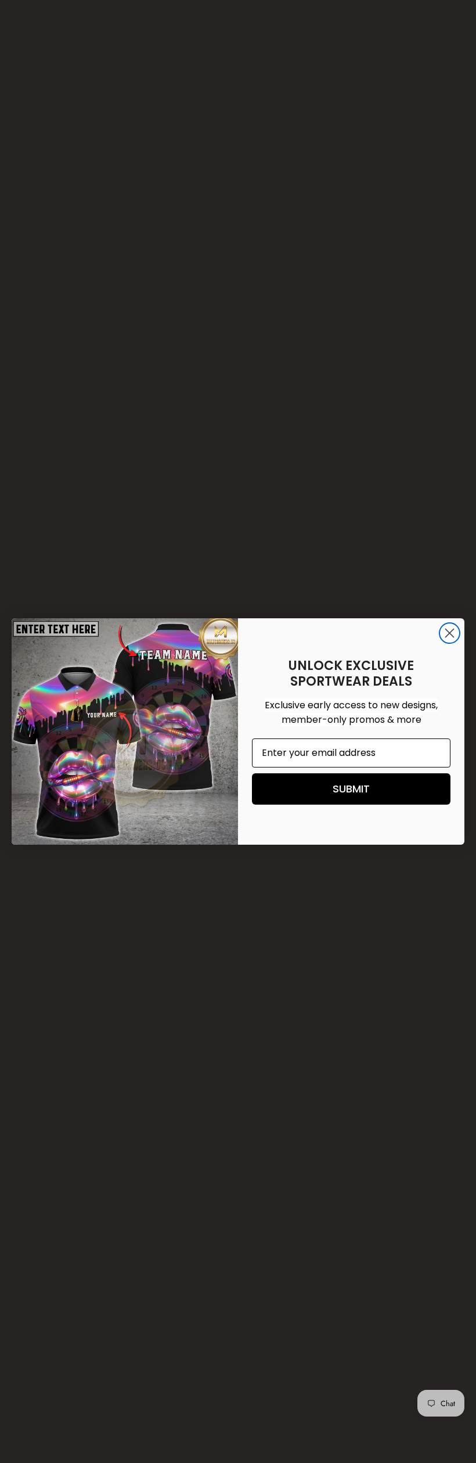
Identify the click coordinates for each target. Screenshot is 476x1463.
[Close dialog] (449, 633)
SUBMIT (351, 788)
